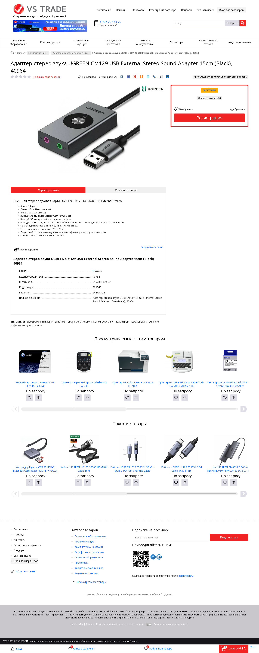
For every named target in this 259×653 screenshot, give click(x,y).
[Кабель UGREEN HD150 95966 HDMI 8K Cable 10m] (83, 448)
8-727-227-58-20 (110, 22)
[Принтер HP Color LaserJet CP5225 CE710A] (132, 363)
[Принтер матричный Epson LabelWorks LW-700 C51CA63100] (181, 363)
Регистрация (210, 118)
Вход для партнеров (231, 10)
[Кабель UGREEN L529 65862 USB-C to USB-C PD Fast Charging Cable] (132, 448)
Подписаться (229, 537)
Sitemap (90, 624)
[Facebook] (153, 557)
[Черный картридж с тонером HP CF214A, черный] (34, 363)
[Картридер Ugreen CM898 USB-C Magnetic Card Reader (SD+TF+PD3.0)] (34, 448)
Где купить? (209, 90)
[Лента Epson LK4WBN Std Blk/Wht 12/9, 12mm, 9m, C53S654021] (230, 363)
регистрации (185, 575)
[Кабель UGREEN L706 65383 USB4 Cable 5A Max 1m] (181, 448)
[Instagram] (159, 557)
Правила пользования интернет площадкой (120, 624)
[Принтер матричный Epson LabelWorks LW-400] (83, 363)
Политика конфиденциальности (171, 624)
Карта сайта (77, 624)
